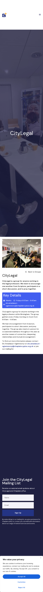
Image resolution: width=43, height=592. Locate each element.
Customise (21, 582)
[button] (40, 15)
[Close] (40, 557)
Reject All (21, 587)
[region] (21, 574)
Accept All (21, 576)
